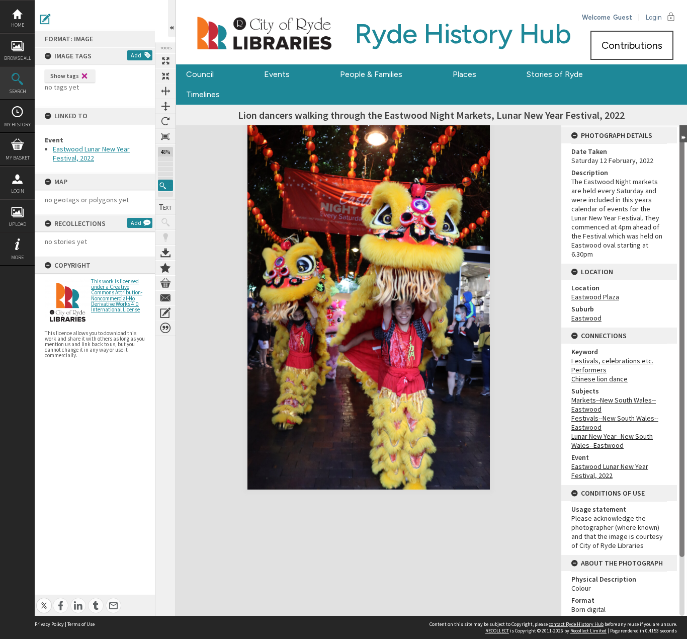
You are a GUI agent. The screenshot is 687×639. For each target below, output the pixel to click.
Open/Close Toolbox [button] (172, 18)
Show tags (64, 75)
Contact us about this (165, 297)
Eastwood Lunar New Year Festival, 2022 (91, 153)
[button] (165, 185)
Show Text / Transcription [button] (165, 207)
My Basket (18, 157)
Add (136, 55)
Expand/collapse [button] (683, 133)
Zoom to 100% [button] (165, 136)
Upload (17, 224)
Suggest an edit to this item (45, 19)
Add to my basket (165, 282)
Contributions (632, 45)
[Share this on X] (44, 600)
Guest (622, 17)
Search (17, 91)
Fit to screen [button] (165, 76)
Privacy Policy (49, 624)
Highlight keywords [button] (165, 237)
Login (17, 191)
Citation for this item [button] (165, 328)
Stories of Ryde (555, 74)
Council (200, 74)
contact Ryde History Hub (576, 624)
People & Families (371, 74)
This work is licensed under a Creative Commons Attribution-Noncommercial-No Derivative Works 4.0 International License (116, 295)
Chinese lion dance (599, 378)
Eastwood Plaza (595, 296)
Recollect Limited (588, 630)
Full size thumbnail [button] (165, 60)
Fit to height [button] (165, 106)
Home (17, 25)
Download (165, 252)
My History (17, 124)
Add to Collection (165, 267)
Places (464, 74)
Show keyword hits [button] (165, 222)
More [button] (17, 257)
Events (277, 74)
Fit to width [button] (165, 91)
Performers (589, 369)
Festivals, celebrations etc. (612, 360)
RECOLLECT (497, 630)
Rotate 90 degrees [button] (165, 121)
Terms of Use (81, 624)
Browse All (17, 58)
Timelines (203, 94)
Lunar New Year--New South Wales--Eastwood (612, 441)
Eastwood (586, 318)
